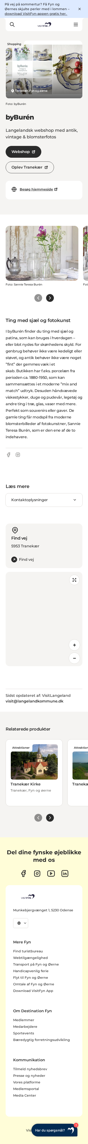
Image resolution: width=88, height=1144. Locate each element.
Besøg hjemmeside (36, 189)
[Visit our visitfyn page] (37, 873)
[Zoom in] (74, 645)
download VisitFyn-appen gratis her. (36, 14)
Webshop (20, 151)
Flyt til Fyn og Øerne (30, 977)
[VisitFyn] (27, 896)
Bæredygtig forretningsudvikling (41, 1040)
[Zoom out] (74, 658)
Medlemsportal (26, 1089)
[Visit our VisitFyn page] (23, 873)
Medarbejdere (25, 1026)
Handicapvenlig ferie (31, 971)
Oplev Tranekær (26, 167)
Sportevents (23, 1033)
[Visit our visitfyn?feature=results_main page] (51, 873)
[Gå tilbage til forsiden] (44, 24)
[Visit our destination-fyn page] (65, 873)
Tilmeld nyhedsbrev (30, 1069)
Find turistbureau (28, 951)
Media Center (24, 1095)
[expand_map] (74, 580)
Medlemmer (23, 1020)
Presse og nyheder (29, 1076)
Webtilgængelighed (30, 958)
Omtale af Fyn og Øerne (33, 984)
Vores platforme (26, 1082)
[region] (44, 619)
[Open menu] (75, 24)
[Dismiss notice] (79, 9)
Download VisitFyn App (33, 991)
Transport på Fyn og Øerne (36, 964)
